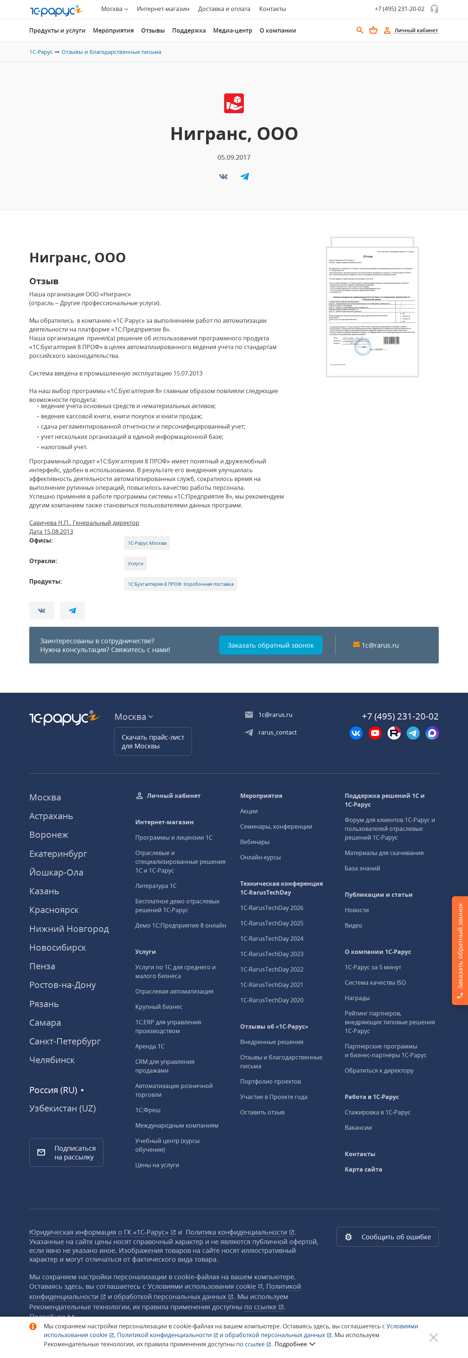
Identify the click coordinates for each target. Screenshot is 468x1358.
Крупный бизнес (158, 1007)
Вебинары (254, 842)
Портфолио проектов (270, 1081)
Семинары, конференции (276, 826)
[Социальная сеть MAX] (432, 733)
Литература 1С (156, 886)
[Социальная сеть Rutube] (394, 733)
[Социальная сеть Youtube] (375, 733)
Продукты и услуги (57, 30)
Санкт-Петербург (65, 1041)
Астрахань (51, 816)
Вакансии (358, 1128)
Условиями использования (206, 1286)
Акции (249, 811)
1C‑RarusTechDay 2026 (271, 908)
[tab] (57, 30)
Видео (353, 925)
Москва (45, 797)
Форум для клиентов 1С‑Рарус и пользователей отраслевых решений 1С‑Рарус (390, 828)
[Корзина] (373, 30)
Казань (44, 891)
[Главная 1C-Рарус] (57, 11)
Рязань (44, 1004)
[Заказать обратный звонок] (434, 8)
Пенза (42, 966)
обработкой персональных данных (171, 1296)
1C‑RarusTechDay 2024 (271, 939)
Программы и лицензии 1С (173, 837)
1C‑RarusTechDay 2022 (271, 969)
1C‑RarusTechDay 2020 (271, 1000)
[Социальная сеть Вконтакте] (356, 733)
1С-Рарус (41, 51)
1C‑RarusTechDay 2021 (271, 985)
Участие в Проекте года (273, 1097)
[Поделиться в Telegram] (244, 179)
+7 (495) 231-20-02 (399, 9)
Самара (45, 1022)
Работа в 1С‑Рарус (372, 1097)
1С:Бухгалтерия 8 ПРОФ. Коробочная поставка (181, 584)
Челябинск (52, 1060)
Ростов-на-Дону (62, 984)
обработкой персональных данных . (280, 1335)
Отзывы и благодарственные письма (111, 51)
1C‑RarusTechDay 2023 (271, 954)
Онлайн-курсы (260, 857)
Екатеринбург (58, 853)
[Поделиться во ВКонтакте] (224, 179)
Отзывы (153, 30)
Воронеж (48, 834)
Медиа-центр (232, 30)
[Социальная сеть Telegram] (413, 733)
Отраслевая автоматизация (174, 991)
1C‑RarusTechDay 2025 (271, 923)
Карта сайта (363, 1169)
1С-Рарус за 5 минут (373, 967)
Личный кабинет (174, 796)
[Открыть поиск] (360, 30)
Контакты (272, 9)
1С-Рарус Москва (147, 543)
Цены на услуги (157, 1165)
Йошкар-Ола (56, 872)
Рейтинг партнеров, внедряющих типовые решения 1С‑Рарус (390, 1022)
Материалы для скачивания (384, 853)
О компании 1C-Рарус (378, 952)
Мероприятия (113, 30)
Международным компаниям (177, 1125)
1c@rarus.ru (380, 645)
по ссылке (261, 1306)
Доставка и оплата (224, 9)
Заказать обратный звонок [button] (271, 645)
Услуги (135, 563)
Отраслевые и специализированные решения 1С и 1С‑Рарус (180, 861)
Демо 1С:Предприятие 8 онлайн (180, 925)
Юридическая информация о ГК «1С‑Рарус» (99, 1232)
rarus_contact (277, 732)
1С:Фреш (148, 1110)
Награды (357, 998)
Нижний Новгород (69, 928)
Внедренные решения (271, 1042)
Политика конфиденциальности (237, 1232)
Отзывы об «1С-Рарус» (274, 1026)
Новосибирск (57, 947)
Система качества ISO (375, 982)
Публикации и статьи (379, 895)
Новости (357, 910)
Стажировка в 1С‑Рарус (378, 1112)
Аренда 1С (150, 1046)
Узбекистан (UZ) (62, 1108)
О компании (278, 30)
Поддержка (189, 30)
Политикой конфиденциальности (165, 1335)
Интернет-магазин (163, 9)
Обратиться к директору (379, 1070)
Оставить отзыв (262, 1112)
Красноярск (54, 909)
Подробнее (291, 1344)
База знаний (362, 868)
